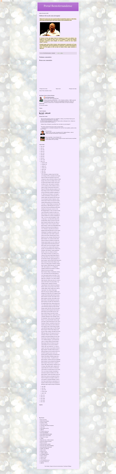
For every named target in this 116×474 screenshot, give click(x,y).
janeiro (43, 393)
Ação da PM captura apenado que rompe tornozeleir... (50, 306)
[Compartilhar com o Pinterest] (62, 53)
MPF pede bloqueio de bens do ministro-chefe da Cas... (50, 351)
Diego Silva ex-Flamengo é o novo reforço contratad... (50, 278)
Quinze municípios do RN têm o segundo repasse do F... (51, 314)
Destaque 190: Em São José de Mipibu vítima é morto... (51, 180)
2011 (42, 401)
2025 (42, 146)
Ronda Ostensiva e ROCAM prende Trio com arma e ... (50, 205)
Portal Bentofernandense (49, 97)
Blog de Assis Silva (43, 442)
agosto (43, 169)
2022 (42, 151)
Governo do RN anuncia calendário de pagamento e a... (50, 192)
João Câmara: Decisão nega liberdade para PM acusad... (50, 207)
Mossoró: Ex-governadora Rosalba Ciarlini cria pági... (50, 319)
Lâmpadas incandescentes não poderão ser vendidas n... (50, 268)
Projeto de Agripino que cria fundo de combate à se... (50, 377)
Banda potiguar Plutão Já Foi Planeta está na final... (50, 343)
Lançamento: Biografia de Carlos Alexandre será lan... (50, 316)
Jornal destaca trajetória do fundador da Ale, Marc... (50, 372)
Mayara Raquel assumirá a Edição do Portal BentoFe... (50, 190)
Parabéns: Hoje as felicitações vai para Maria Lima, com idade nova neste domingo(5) (55, 124)
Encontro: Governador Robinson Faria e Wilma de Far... (51, 248)
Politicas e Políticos (43, 455)
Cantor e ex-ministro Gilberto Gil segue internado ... (50, 341)
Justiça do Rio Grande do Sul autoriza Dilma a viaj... (50, 281)
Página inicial (58, 88)
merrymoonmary (60, 466)
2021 (42, 153)
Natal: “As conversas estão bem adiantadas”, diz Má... (50, 217)
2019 (42, 156)
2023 (42, 149)
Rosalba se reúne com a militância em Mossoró (49, 251)
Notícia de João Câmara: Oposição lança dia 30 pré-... (50, 235)
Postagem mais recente (43, 88)
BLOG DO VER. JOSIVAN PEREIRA (47, 445)
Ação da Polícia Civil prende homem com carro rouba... (51, 369)
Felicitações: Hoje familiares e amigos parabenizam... (50, 250)
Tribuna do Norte (43, 457)
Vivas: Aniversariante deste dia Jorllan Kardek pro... (50, 273)
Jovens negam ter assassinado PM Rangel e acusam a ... (50, 379)
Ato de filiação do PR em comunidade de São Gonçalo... (51, 175)
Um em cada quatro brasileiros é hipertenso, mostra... (50, 199)
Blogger (70, 466)
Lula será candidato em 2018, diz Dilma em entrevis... (50, 185)
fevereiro (43, 391)
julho (43, 171)
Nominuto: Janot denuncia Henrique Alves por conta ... (50, 336)
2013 (42, 398)
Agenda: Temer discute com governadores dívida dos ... (50, 348)
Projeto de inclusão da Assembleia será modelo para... (50, 240)
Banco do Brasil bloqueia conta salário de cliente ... (50, 313)
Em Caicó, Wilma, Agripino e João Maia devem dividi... (51, 331)
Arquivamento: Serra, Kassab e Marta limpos (49, 290)
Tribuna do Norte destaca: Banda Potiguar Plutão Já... (50, 255)
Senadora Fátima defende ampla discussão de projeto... (50, 295)
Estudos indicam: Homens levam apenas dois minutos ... (51, 200)
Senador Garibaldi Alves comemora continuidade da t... (50, 215)
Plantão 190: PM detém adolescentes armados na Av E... (51, 189)
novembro (43, 164)
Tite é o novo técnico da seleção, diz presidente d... (50, 371)
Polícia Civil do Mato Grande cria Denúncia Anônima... (51, 263)
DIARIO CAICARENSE (44, 448)
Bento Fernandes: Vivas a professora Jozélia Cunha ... (50, 238)
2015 (42, 395)
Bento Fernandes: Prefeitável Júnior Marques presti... (50, 329)
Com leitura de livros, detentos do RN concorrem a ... (50, 247)
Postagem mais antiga (72, 88)
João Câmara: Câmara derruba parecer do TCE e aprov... (51, 321)
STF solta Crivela (48, 131)
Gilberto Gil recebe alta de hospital (47, 270)
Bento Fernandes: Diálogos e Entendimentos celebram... (51, 271)
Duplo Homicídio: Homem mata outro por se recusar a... (51, 280)
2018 (42, 158)
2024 (42, 148)
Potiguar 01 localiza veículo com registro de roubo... (50, 223)
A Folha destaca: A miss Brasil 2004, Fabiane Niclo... (50, 218)
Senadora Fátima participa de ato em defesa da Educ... (50, 202)
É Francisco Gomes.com (44, 431)
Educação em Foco (43, 451)
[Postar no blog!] (59, 53)
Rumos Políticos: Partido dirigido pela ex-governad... (50, 300)
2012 (42, 400)
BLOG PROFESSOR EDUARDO (46, 434)
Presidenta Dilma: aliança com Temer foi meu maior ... (50, 220)
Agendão (41, 438)
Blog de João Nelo (43, 419)
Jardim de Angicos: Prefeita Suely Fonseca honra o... (50, 187)
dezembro (43, 162)
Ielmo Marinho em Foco (44, 428)
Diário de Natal (43, 450)
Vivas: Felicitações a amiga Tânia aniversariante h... (50, 228)
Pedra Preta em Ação (44, 424)
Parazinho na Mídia (43, 422)
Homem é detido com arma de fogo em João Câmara (50, 286)
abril (42, 388)
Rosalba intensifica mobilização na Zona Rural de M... (50, 354)
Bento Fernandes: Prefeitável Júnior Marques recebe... (50, 261)
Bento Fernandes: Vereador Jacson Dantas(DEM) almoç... (51, 225)
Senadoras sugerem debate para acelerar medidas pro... (50, 324)
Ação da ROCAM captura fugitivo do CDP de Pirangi (50, 328)
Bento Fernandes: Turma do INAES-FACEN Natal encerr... (51, 260)
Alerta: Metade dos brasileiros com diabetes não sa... (50, 253)
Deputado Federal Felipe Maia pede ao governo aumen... (51, 230)
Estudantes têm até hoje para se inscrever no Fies (49, 209)
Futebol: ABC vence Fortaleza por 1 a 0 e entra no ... (50, 346)
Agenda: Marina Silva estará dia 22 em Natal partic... (50, 367)
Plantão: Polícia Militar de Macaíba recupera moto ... (50, 356)
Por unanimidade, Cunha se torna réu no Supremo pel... (50, 318)
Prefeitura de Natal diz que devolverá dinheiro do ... (50, 227)
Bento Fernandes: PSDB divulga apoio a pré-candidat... (50, 265)
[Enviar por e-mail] (57, 53)
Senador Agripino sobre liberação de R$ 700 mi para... (50, 197)
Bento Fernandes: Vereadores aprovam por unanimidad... (51, 359)
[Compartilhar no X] (60, 53)
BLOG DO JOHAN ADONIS (45, 444)
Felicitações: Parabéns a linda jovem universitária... (50, 334)
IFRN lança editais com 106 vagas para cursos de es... (50, 333)
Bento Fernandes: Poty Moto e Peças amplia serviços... (50, 296)
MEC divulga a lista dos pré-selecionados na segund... (50, 245)
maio (43, 386)
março (43, 389)
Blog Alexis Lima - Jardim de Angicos (47, 439)
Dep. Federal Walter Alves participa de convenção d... (50, 256)
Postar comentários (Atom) (47, 90)
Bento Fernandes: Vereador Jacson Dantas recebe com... (50, 374)
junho (43, 172)
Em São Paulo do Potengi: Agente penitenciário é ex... (50, 258)
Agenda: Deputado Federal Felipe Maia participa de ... (50, 243)
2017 (42, 159)
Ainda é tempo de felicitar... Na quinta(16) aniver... (50, 357)
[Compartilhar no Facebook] (61, 53)
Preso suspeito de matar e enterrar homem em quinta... (50, 326)
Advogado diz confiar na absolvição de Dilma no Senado (51, 179)
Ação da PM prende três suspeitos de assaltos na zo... (50, 212)
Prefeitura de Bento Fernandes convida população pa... (50, 382)
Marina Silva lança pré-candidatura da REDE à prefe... (50, 291)
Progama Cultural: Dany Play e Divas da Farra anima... (50, 308)
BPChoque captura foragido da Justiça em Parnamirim (50, 384)
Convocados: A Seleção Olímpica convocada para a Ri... (51, 204)
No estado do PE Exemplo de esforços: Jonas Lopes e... (50, 182)
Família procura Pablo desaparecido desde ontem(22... (50, 309)
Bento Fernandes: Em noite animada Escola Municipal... (51, 361)
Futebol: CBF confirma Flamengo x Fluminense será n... (51, 364)
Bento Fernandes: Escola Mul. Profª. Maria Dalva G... (50, 301)
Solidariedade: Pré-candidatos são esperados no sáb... (50, 232)
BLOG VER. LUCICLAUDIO (45, 435)
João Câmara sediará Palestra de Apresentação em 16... (50, 381)
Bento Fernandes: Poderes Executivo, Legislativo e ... (50, 362)
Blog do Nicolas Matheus (44, 421)
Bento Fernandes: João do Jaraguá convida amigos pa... (50, 213)
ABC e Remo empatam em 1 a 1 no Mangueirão (49, 266)
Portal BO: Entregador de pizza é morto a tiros (49, 352)
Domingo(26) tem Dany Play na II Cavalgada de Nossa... (51, 293)
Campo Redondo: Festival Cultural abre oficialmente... (50, 285)
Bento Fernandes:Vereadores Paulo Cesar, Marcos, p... (50, 222)
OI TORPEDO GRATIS (44, 454)
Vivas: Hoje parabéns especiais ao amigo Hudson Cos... (50, 304)
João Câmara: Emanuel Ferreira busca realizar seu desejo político (52, 126)
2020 (42, 154)
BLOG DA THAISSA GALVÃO (45, 441)
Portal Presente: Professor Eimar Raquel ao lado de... (50, 338)
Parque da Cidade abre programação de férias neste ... (50, 177)
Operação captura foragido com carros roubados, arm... (50, 242)
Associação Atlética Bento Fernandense (47, 425)
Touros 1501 (42, 427)
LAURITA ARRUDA (44, 452)
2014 (42, 396)
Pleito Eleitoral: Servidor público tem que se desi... (50, 311)
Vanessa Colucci (43, 458)
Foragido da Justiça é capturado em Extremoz (49, 283)
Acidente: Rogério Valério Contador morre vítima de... (50, 288)
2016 (42, 161)
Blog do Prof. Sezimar (44, 437)
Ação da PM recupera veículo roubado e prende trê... (50, 233)
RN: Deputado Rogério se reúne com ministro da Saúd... (51, 210)
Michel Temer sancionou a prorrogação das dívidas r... (50, 376)
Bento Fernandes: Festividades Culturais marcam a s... (50, 349)
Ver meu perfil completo (43, 105)
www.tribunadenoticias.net (44, 460)
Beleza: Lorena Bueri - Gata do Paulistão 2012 (53, 137)
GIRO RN (42, 429)
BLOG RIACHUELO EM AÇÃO (46, 447)
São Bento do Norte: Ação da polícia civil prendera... (50, 184)
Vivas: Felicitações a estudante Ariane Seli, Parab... (50, 174)
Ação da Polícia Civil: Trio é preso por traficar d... (50, 344)
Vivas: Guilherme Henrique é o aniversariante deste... (50, 339)
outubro (43, 166)
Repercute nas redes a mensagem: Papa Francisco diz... (50, 237)
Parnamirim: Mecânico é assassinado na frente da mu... (50, 323)
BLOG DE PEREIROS (44, 432)
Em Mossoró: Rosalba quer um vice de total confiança (50, 276)
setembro (43, 167)
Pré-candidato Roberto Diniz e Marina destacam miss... (50, 303)
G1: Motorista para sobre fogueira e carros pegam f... (50, 194)
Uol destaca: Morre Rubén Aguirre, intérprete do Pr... (50, 366)
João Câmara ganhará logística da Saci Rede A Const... (50, 275)
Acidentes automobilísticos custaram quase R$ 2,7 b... (50, 195)
